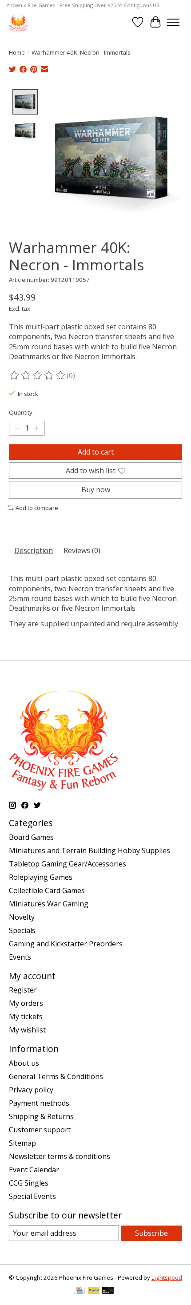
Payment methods (39, 1103)
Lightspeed (166, 1277)
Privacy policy (31, 1090)
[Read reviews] (38, 375)
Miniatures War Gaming (48, 904)
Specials (22, 930)
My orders (26, 1003)
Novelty (22, 917)
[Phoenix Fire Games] (18, 22)
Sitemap (22, 1143)
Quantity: (21, 412)
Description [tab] (33, 550)
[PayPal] (93, 1291)
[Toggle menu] (173, 22)
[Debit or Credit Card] (108, 1291)
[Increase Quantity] (36, 428)
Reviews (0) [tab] (82, 550)
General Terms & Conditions (56, 1076)
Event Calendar (34, 1169)
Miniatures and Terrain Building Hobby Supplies (89, 850)
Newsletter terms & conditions (59, 1156)
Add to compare (37, 508)
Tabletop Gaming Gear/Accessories (67, 864)
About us (24, 1063)
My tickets (26, 1016)
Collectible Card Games (47, 890)
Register (23, 990)
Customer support (40, 1130)
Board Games (31, 837)
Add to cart (96, 452)
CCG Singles (28, 1183)
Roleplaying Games (40, 877)
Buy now (95, 489)
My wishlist (27, 1030)
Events (20, 957)
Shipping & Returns (41, 1116)
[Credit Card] (79, 1291)
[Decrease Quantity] (17, 428)
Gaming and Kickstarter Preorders (66, 944)
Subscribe (151, 1233)
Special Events (32, 1196)
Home (17, 52)
